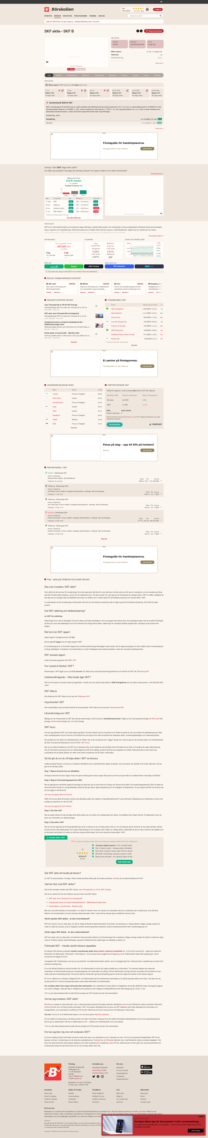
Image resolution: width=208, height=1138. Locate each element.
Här (114, 878)
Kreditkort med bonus (99, 1099)
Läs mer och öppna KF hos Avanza (57, 806)
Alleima (54, 721)
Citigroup (57, 205)
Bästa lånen (120, 1093)
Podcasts (157, 75)
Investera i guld (145, 1102)
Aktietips (71, 1093)
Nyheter (59, 75)
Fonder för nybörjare (50, 1099)
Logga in (158, 9)
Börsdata (110, 1040)
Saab (54, 406)
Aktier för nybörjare (101, 1014)
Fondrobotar (72, 1099)
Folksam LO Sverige (118, 326)
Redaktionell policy (122, 1079)
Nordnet (57, 292)
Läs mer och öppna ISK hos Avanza (58, 794)
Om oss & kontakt (122, 1070)
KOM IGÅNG (195, 1131)
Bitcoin (142, 1096)
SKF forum (85, 742)
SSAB (55, 419)
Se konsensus (114, 424)
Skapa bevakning (155, 31)
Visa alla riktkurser (74, 218)
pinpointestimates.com (127, 417)
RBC (55, 201)
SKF (74, 660)
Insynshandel (99, 75)
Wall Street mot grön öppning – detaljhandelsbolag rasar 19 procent (72, 21)
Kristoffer (135, 1111)
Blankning (112, 75)
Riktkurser (85, 75)
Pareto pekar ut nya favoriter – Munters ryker (66, 906)
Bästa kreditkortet (98, 1093)
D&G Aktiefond (116, 313)
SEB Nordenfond (117, 330)
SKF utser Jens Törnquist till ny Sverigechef (65, 898)
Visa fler (104, 539)
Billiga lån (119, 1096)
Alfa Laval (155, 718)
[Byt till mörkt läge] (149, 9)
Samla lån (119, 1102)
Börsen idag (48, 1093)
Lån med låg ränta (122, 1099)
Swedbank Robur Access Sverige (122, 334)
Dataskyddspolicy (122, 1073)
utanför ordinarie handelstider (110, 951)
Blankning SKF (143, 671)
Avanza (48, 292)
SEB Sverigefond (117, 309)
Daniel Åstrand (97, 1070)
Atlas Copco (57, 398)
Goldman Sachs (59, 208)
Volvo (54, 411)
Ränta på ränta (49, 1102)
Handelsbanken (58, 402)
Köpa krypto (144, 1093)
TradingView (98, 1040)
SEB (54, 424)
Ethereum (143, 1099)
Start (49, 75)
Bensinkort (95, 1102)
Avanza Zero (115, 317)
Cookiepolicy (120, 1076)
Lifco (72, 721)
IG (86, 1021)
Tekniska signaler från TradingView (134, 214)
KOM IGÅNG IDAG (124, 862)
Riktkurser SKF (83, 696)
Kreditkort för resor (98, 1096)
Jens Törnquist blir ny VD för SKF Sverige (95, 889)
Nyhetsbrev (120, 1067)
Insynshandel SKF (117, 707)
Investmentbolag (73, 1096)
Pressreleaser (72, 75)
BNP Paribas (58, 211)
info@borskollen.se (75, 1078)
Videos (146, 75)
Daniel (144, 1111)
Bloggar (135, 75)
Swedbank (56, 415)
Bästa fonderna (73, 1102)
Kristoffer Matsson (98, 1073)
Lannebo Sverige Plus (119, 321)
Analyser (125, 75)
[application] (73, 192)
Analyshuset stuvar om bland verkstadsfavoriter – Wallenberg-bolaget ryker (77, 902)
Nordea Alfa (115, 338)
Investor (55, 394)
